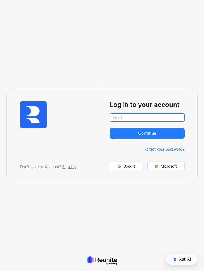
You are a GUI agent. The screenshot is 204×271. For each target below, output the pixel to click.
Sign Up (69, 166)
